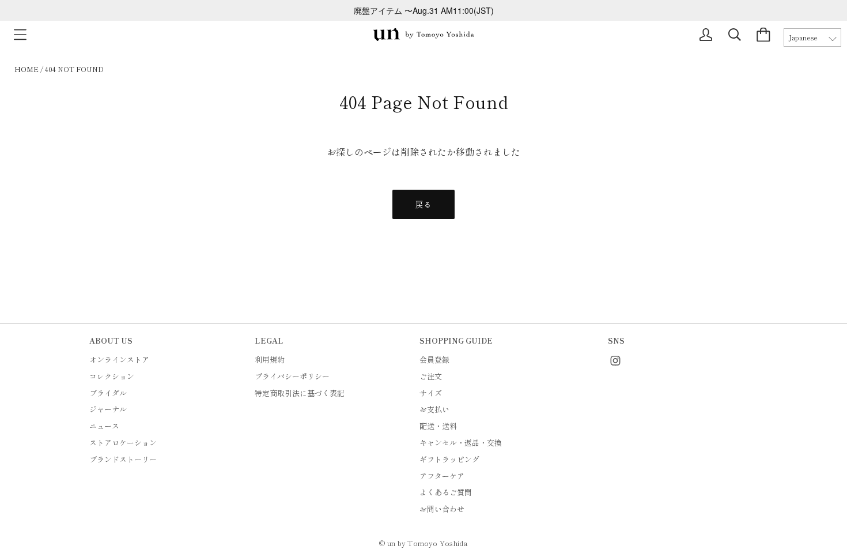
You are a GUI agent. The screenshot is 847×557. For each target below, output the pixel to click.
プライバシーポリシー (292, 376)
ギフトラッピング (449, 459)
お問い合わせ (441, 508)
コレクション (111, 376)
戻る (423, 204)
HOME (26, 69)
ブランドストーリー (123, 459)
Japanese (803, 37)
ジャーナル (108, 409)
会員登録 (434, 359)
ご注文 (430, 376)
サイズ (430, 392)
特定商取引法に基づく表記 (300, 392)
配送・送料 (438, 425)
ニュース (104, 425)
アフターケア (441, 476)
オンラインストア (119, 359)
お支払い (434, 409)
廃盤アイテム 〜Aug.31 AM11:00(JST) (424, 10)
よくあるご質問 (445, 492)
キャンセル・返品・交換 (460, 442)
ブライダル (108, 392)
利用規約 (270, 359)
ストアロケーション (123, 442)
